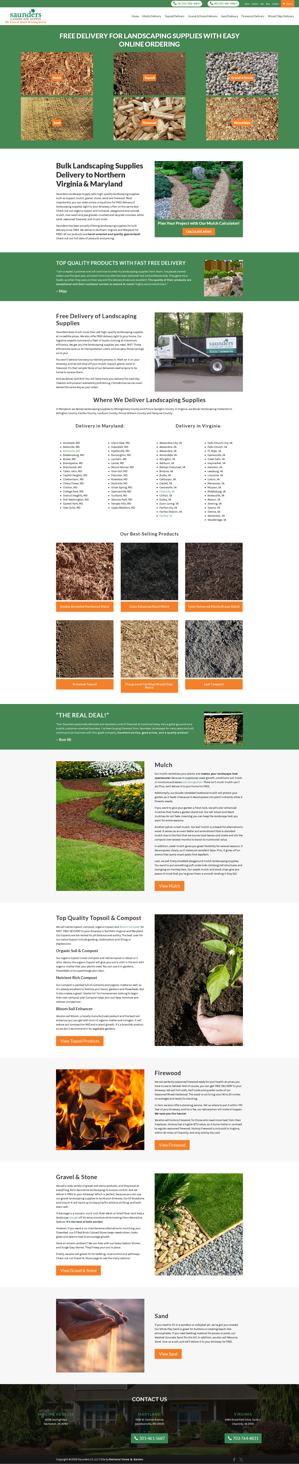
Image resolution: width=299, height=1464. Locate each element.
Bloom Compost (130, 927)
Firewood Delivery (253, 16)
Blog (268, 4)
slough (73, 1217)
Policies (255, 4)
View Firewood (172, 1145)
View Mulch (169, 885)
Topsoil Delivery (174, 16)
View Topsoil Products (79, 1041)
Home (135, 16)
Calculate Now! (199, 231)
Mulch (57, 78)
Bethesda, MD (71, 451)
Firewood (149, 123)
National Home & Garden (126, 1459)
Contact (275, 4)
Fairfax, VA (165, 515)
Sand (56, 123)
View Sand (168, 1353)
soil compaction (192, 782)
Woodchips (242, 123)
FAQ (261, 4)
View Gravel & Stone (78, 1270)
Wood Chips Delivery (281, 16)
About (247, 4)
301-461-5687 (152, 1438)
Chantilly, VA (167, 491)
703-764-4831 (246, 1438)
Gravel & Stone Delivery (203, 16)
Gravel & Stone (242, 78)
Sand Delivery (229, 16)
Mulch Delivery (151, 16)
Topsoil (149, 78)
